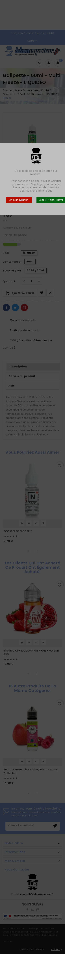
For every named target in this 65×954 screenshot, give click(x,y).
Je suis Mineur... (19, 200)
